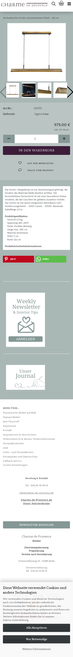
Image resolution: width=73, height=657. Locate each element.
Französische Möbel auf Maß (19, 412)
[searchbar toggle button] (53, 4)
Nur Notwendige (36, 639)
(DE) (46, 114)
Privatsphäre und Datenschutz (20, 456)
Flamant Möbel (11, 417)
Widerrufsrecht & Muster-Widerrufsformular (29, 439)
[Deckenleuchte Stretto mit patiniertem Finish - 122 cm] (36, 52)
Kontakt (7, 430)
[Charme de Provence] (1, 4)
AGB (5, 448)
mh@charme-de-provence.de (36, 492)
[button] (9, 138)
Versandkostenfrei (13, 443)
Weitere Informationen (36, 649)
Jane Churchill (11, 421)
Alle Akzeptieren (36, 627)
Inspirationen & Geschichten (19, 434)
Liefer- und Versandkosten (18, 452)
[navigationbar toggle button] (69, 4)
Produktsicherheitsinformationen (23, 246)
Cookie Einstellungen (15, 465)
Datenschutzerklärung (15, 620)
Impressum (9, 426)
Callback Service (12, 461)
